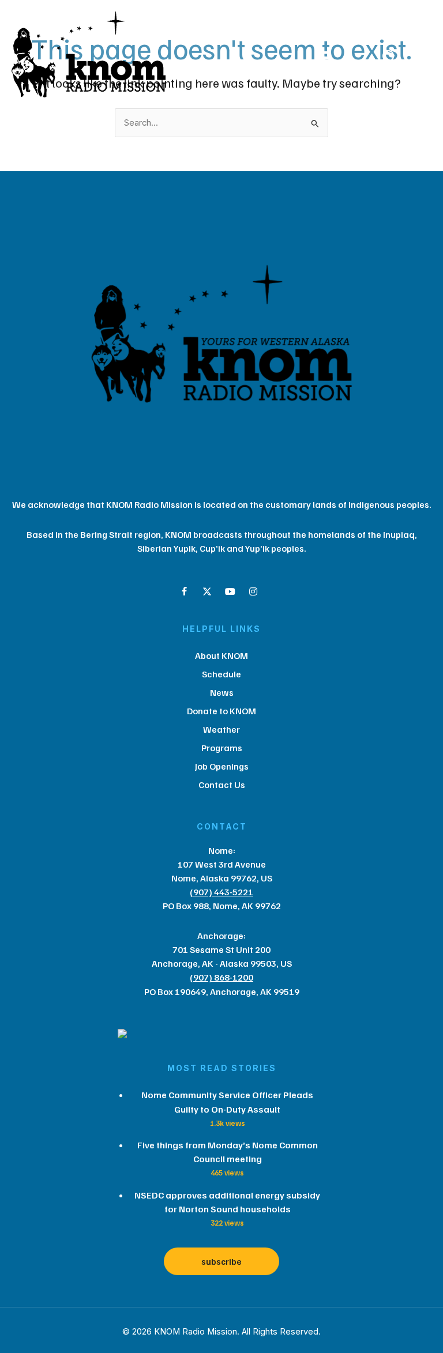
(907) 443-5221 (221, 892)
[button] (184, 591)
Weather (221, 729)
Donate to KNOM (221, 711)
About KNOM (221, 655)
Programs (221, 747)
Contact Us (221, 784)
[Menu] (321, 57)
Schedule (221, 674)
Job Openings (222, 766)
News (222, 692)
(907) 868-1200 (221, 977)
